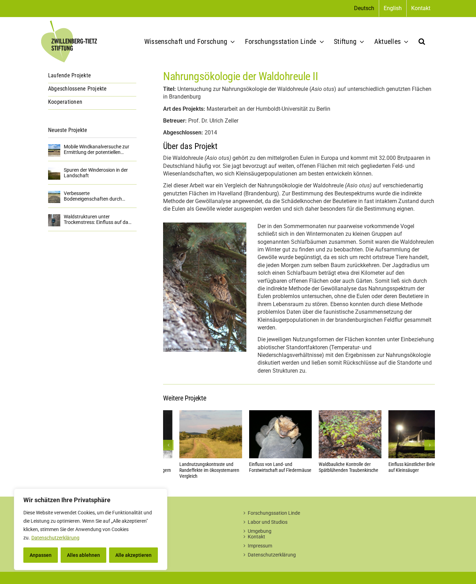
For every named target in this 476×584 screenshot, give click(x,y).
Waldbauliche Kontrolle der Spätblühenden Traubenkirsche (332, 467)
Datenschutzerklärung (55, 537)
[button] (422, 41)
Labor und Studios (267, 522)
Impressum (260, 545)
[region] (90, 529)
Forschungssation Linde (274, 513)
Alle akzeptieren (133, 555)
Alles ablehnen (83, 555)
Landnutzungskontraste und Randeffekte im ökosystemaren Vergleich (193, 470)
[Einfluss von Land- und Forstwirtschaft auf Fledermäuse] (264, 413)
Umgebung (259, 531)
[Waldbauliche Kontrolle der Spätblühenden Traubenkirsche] (333, 413)
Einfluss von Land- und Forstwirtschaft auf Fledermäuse (264, 467)
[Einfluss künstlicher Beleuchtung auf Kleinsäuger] (403, 413)
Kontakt (256, 536)
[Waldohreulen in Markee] (204, 225)
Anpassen (41, 555)
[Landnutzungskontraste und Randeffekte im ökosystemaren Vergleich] (194, 413)
